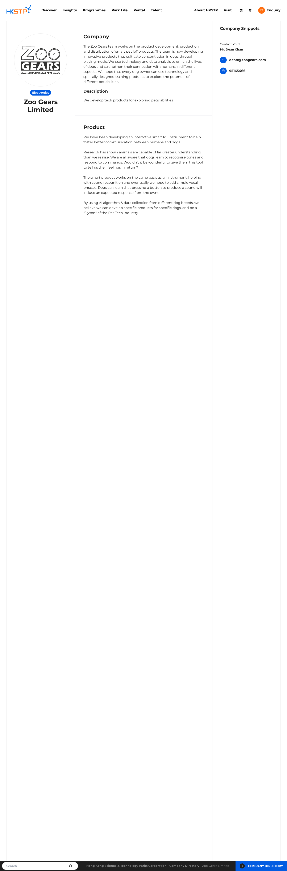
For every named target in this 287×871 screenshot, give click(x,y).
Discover (49, 10)
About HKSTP (206, 10)
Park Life (120, 10)
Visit (228, 10)
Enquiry (273, 10)
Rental (139, 10)
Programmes (94, 10)
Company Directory (184, 866)
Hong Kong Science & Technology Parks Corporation (126, 866)
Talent (156, 10)
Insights (70, 10)
